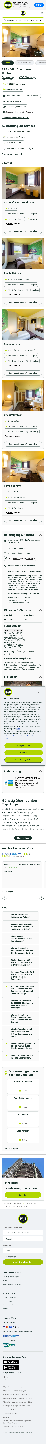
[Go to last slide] (4, 183)
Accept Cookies (23, 745)
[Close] (38, 692)
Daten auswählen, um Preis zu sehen (23, 231)
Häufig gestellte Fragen (11, 1277)
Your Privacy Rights (23, 760)
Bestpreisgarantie (33, 96)
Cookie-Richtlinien (9, 1409)
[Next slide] (41, 183)
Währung (7, 1245)
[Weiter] (41, 897)
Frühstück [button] (10, 677)
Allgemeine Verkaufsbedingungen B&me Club (18, 1398)
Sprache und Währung (12, 1227)
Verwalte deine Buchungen (12, 1284)
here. (18, 728)
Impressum (6, 1417)
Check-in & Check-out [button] (18, 610)
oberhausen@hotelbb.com (16, 107)
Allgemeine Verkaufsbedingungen (14, 1391)
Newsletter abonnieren (23, 1262)
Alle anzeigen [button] (7, 892)
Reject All (24, 752)
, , (19, 78)
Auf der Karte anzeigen (14, 89)
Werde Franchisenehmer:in (12, 1305)
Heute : (13, 630)
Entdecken (23, 1195)
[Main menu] (4, 13)
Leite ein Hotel (8, 1301)
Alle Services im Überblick (12, 154)
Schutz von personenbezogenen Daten (16, 1394)
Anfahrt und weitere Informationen (15, 117)
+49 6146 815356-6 (13, 101)
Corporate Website (9, 1297)
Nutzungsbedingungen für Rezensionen (16, 1406)
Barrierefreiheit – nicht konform (13, 1427)
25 (40, 53)
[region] (23, 726)
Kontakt (5, 1280)
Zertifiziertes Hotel (13, 96)
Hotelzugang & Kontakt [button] (19, 535)
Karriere (5, 1309)
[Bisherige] (4, 897)
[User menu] (42, 13)
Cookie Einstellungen (10, 1413)
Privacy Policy (25, 736)
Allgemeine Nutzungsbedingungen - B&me (17, 1402)
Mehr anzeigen (23, 838)
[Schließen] (2, 5)
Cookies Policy (11, 736)
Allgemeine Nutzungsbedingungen (14, 1387)
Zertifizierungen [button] (14, 771)
